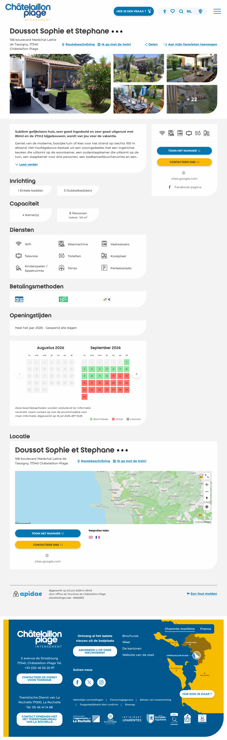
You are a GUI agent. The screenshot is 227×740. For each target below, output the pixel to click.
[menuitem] (28, 12)
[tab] (180, 628)
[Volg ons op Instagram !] (101, 682)
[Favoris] (173, 11)
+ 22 (192, 99)
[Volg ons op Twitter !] (89, 682)
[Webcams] (200, 11)
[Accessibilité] (164, 11)
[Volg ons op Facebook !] (77, 682)
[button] (181, 11)
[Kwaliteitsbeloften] (174, 719)
